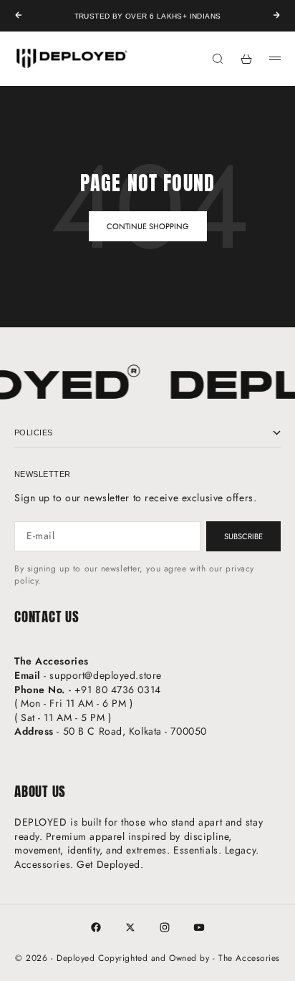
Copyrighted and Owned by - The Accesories (189, 958)
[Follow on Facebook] (96, 927)
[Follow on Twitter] (130, 927)
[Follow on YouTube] (199, 927)
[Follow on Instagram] (164, 927)
